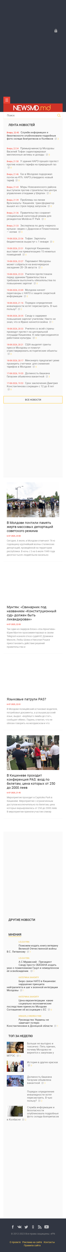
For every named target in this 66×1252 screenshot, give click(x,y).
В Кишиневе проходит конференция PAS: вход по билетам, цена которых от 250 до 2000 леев (31, 781)
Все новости (33, 399)
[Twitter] (26, 1227)
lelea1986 (24, 941)
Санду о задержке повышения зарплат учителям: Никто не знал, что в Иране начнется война (31, 319)
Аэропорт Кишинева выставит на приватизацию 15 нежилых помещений (31, 251)
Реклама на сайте (32, 1242)
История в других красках (42, 1063)
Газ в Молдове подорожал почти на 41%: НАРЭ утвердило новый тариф (30, 177)
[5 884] (33, 499)
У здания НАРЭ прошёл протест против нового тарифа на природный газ (33, 164)
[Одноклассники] (33, 1227)
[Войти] (55, 30)
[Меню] (6, 100)
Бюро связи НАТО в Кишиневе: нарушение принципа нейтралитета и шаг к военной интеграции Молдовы (32, 985)
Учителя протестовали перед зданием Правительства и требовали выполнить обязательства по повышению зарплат (31, 278)
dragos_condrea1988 (30, 1016)
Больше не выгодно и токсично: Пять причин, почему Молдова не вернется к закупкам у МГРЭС (31, 1049)
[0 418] (33, 752)
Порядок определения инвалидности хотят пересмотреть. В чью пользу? (32, 306)
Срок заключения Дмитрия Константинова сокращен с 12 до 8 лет (32, 386)
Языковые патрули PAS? (26, 699)
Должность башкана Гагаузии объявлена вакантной (28, 374)
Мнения (14, 934)
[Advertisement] (33, 69)
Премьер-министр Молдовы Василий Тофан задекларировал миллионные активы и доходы (30, 151)
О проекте (15, 1242)
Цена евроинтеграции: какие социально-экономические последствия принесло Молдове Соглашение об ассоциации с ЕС (30, 1005)
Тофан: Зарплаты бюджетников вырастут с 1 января (30, 240)
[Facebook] (12, 1227)
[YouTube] (46, 1227)
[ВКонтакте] (19, 1227)
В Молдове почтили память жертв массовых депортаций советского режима (30, 527)
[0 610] (33, 676)
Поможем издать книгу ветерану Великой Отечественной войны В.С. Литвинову (32, 948)
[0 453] (33, 584)
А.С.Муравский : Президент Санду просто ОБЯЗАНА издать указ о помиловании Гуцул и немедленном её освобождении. (33, 966)
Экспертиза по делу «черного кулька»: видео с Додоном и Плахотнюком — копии (33, 228)
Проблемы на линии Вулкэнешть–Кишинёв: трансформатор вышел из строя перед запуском (30, 203)
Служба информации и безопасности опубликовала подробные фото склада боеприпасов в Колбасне (33, 135)
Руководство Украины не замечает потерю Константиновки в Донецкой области (32, 1022)
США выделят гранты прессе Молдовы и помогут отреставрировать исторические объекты (32, 349)
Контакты (49, 1242)
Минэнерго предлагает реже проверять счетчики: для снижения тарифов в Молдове (33, 363)
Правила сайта (32, 1245)
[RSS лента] (39, 1227)
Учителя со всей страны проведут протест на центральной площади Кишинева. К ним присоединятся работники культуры (33, 333)
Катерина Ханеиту (29, 977)
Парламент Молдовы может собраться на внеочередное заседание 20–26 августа (29, 264)
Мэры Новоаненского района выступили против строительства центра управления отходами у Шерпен (32, 190)
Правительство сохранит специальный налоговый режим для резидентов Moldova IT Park (29, 216)
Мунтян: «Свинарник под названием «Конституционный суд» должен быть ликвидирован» (31, 613)
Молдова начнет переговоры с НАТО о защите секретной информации (31, 293)
